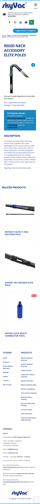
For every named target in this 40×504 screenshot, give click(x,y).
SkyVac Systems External (27, 359)
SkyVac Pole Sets (27, 381)
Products (6, 362)
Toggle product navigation (25, 31)
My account (7, 385)
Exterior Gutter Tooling (26, 398)
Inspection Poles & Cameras (27, 376)
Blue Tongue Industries (16, 118)
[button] (33, 65)
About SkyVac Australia (8, 367)
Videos (5, 376)
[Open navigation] (35, 4)
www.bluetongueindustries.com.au (16, 482)
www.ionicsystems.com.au (12, 467)
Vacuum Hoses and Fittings (28, 404)
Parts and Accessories (20, 35)
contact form (12, 127)
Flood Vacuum (26, 370)
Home (5, 358)
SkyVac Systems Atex (28, 385)
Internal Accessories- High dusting (28, 419)
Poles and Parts (18, 105)
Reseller (6, 372)
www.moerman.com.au (25, 473)
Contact (6, 380)
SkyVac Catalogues (28, 389)
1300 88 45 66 (12, 125)
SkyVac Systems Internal (27, 365)
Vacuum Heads (26, 410)
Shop (9, 35)
